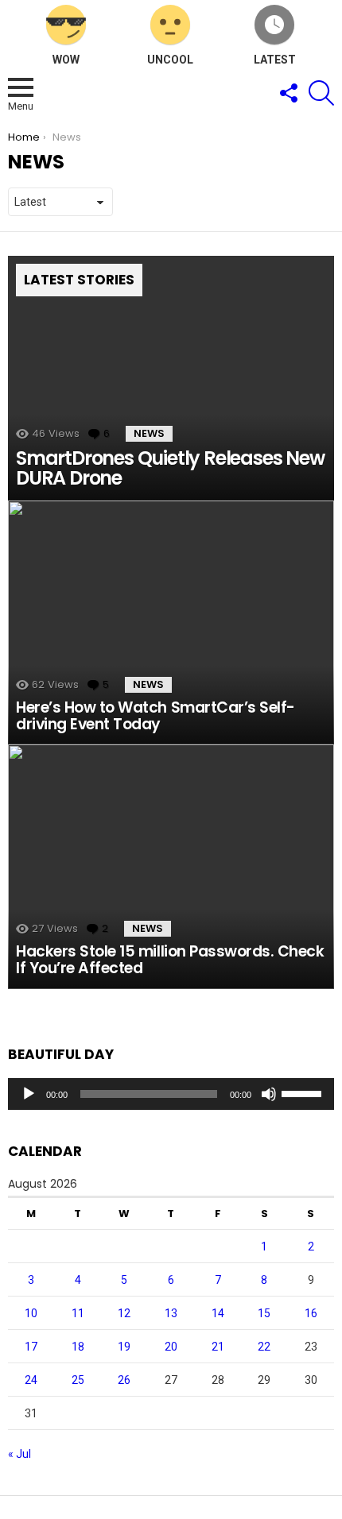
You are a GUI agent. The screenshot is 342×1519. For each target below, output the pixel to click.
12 (124, 1313)
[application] (171, 1094)
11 (78, 1313)
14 (218, 1313)
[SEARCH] (321, 93)
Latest (275, 59)
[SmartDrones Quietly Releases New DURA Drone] (171, 378)
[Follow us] (288, 93)
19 (124, 1346)
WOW (66, 59)
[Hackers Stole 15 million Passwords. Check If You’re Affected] (171, 866)
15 (264, 1313)
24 (31, 1380)
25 (78, 1380)
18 (78, 1346)
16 (311, 1313)
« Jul (19, 1453)
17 (31, 1346)
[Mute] (269, 1094)
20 (171, 1346)
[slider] (304, 1092)
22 (264, 1346)
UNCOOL (170, 59)
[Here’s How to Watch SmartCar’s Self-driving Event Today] (171, 623)
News (149, 433)
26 (124, 1380)
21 (218, 1346)
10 (31, 1313)
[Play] (29, 1094)
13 (171, 1313)
